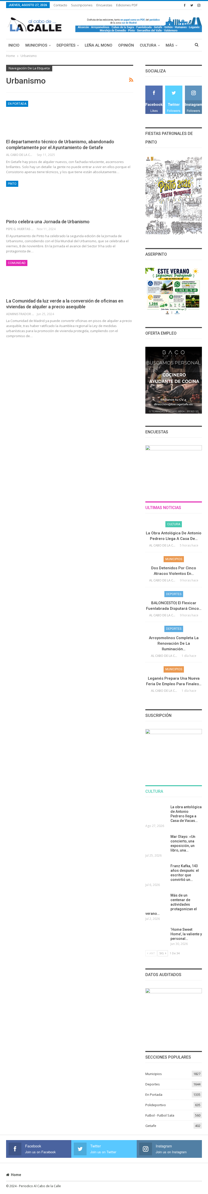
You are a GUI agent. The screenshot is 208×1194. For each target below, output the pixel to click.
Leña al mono (98, 45)
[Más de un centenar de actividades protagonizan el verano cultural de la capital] (156, 901)
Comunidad (17, 263)
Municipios (36, 45)
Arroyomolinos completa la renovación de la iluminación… (174, 643)
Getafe (150, 1125)
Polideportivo (155, 1105)
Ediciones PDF (126, 5)
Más (170, 45)
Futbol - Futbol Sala (159, 1115)
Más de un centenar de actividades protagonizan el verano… (171, 904)
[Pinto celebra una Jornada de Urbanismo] (32, 198)
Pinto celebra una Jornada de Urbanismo (48, 221)
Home (16, 1175)
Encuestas (104, 5)
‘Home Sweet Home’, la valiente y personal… (186, 934)
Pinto (12, 184)
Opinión (126, 45)
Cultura (148, 45)
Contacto (60, 5)
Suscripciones (82, 5)
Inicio (14, 45)
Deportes (66, 45)
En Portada (17, 104)
